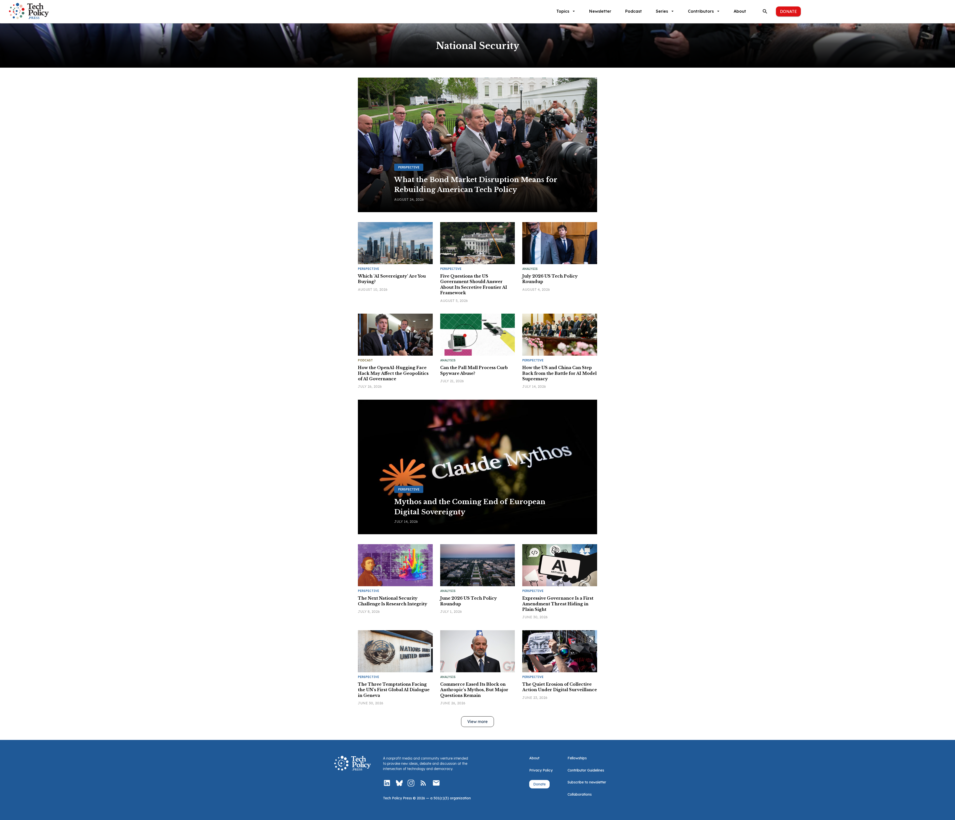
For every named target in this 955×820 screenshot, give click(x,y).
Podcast (633, 11)
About (740, 11)
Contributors (701, 11)
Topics (562, 11)
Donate (788, 11)
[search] (765, 11)
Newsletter (600, 11)
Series (662, 11)
